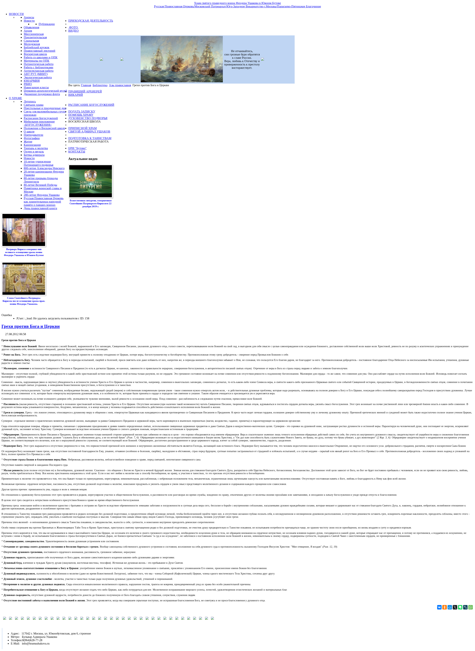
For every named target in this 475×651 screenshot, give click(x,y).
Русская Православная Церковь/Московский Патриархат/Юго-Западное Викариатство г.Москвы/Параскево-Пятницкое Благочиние (237, 6)
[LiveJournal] (465, 607)
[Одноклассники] (444, 607)
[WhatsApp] (470, 607)
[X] (455, 607)
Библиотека (100, 85)
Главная (86, 85)
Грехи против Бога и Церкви (30, 326)
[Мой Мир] (450, 607)
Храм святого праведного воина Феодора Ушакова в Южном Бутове (237, 3)
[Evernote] (460, 607)
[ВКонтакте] (439, 607)
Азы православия (120, 85)
